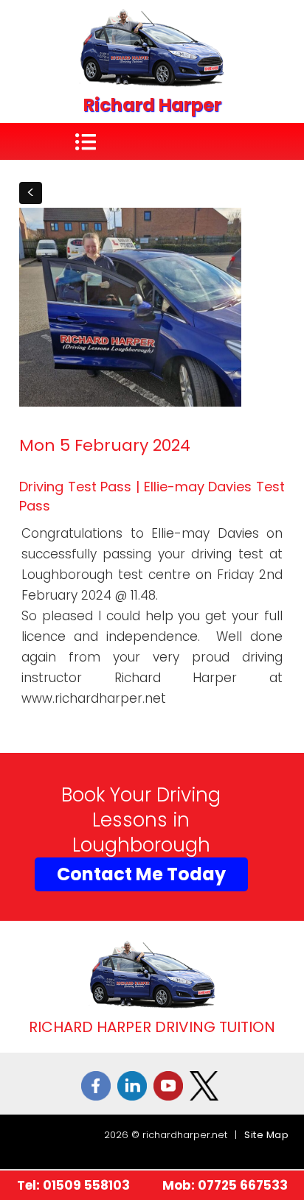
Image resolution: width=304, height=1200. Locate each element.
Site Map (266, 1135)
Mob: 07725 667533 (225, 1185)
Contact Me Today (141, 874)
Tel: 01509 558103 (73, 1185)
